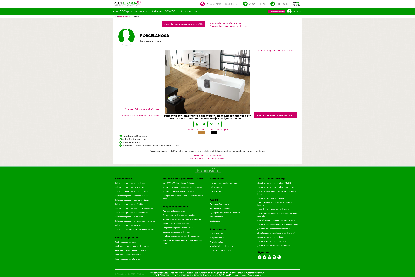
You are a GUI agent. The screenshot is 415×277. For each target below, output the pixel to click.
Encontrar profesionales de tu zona (176, 223)
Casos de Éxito (215, 191)
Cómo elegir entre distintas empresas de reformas (276, 220)
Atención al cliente (217, 217)
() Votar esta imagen (217, 129)
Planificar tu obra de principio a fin (176, 211)
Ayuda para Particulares (219, 204)
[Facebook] (196, 124)
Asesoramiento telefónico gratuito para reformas (182, 219)
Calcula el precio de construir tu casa (228, 26)
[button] (296, 4)
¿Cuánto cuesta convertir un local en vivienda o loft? (277, 224)
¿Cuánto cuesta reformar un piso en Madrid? (274, 183)
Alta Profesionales (216, 158)
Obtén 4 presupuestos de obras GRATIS (183, 24)
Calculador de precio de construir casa (130, 187)
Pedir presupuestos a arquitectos (128, 255)
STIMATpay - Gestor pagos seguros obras (178, 191)
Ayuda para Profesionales (220, 208)
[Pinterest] (211, 124)
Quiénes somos (216, 187)
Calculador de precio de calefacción (129, 204)
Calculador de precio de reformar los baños (131, 196)
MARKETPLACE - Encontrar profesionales (179, 183)
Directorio (282, 4)
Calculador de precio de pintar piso (128, 225)
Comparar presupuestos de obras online (178, 228)
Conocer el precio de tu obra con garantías (179, 215)
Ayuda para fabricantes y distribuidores (225, 212)
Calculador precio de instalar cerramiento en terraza (135, 229)
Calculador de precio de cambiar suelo (130, 217)
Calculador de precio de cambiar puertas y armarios (135, 221)
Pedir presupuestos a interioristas (128, 259)
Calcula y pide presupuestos (222, 4)
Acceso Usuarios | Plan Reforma (207, 155)
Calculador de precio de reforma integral (131, 183)
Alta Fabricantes (216, 242)
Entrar (296, 11)
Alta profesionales (277, 11)
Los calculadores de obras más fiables (224, 183)
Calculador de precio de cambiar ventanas (131, 212)
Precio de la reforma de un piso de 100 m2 (273, 209)
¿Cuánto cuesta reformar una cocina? (271, 241)
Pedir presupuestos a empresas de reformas (132, 246)
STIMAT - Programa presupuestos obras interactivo (182, 187)
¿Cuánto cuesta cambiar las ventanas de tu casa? (276, 233)
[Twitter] (204, 124)
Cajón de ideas (257, 4)
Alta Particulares (198, 158)
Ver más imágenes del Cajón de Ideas (275, 50)
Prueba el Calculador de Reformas (141, 109)
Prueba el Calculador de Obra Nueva (140, 115)
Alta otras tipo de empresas (220, 250)
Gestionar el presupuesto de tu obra (176, 232)
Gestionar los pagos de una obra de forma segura (181, 236)
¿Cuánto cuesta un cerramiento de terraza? (273, 245)
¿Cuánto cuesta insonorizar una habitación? (274, 229)
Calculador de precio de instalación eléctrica (132, 200)
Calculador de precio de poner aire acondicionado (134, 208)
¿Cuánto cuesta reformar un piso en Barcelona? (275, 187)
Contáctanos (215, 221)
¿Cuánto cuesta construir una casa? (271, 198)
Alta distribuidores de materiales (222, 246)
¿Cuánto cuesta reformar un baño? (270, 237)
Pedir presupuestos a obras (125, 242)
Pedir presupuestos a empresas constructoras (132, 250)
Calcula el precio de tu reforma (225, 22)
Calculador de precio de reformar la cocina (131, 191)
